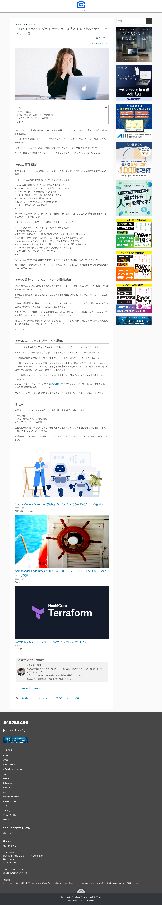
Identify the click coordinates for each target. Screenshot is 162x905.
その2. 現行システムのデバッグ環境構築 (35, 115)
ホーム (20, 24)
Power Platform (10, 801)
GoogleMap (8, 859)
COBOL (25, 698)
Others (37, 688)
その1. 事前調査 (24, 112)
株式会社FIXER (10, 846)
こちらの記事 (56, 384)
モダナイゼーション (60, 698)
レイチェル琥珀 (100, 43)
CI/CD (76, 698)
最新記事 (40, 660)
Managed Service (11, 797)
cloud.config (8, 833)
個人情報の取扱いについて (15, 873)
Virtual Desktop (10, 815)
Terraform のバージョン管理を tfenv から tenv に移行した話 (51, 641)
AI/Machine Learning (12, 769)
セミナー (7, 806)
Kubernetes (8, 788)
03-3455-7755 (9, 862)
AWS (5, 760)
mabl (5, 792)
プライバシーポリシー (13, 870)
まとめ (20, 122)
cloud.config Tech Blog (84, 900)
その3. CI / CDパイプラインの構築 (32, 118)
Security (7, 810)
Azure (5, 755)
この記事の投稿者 (25, 660)
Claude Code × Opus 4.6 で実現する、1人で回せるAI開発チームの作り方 (59, 504)
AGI (5, 774)
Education (7, 783)
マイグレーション (40, 698)
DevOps (31, 24)
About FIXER (9, 765)
